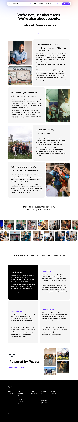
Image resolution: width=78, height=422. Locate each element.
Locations (33, 398)
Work (18, 391)
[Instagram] (12, 387)
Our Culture (11, 395)
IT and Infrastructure (21, 398)
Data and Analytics (22, 395)
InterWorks (13, 4)
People (32, 391)
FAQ (8, 413)
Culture (9, 391)
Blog (42, 393)
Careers (32, 395)
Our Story (10, 393)
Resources (43, 391)
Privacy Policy (10, 411)
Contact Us (66, 3)
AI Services (20, 393)
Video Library (44, 400)
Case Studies (21, 401)
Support (54, 393)
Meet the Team (34, 393)
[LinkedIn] (9, 387)
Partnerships (21, 403)
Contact (53, 391)
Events (42, 395)
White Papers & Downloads (45, 403)
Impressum (10, 414)
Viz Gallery (43, 398)
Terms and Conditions (12, 412)
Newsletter (44, 406)
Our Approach (11, 398)
